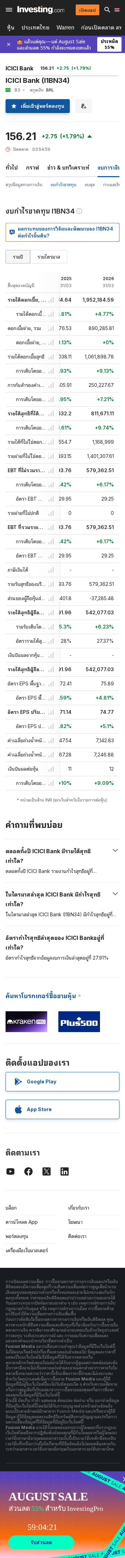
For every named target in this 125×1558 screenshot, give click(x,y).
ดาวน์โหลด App (22, 1222)
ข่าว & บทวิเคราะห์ (68, 167)
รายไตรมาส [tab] (49, 257)
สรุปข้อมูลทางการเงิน (24, 184)
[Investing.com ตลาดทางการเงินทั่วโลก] (40, 10)
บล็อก (11, 1208)
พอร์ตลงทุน (17, 1236)
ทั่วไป (12, 167)
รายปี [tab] (18, 257)
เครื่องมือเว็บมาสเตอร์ (27, 1250)
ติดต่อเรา (77, 1236)
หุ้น (11, 28)
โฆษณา (75, 1222)
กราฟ (32, 167)
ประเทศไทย (36, 28)
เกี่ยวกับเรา (78, 1208)
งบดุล (90, 184)
